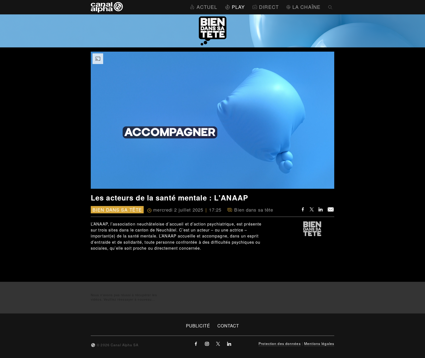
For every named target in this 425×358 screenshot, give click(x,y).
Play (238, 6)
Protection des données (280, 343)
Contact (228, 325)
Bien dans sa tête (117, 209)
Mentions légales (319, 343)
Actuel (207, 6)
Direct (269, 6)
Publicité (198, 325)
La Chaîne (306, 6)
